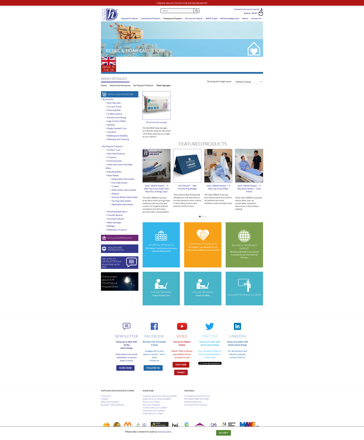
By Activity (108, 99)
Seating (110, 124)
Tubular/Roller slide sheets (125, 197)
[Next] (258, 178)
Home (104, 85)
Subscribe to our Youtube (154, 410)
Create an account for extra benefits (182, 3)
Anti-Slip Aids (114, 102)
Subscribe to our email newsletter (157, 399)
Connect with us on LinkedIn (155, 407)
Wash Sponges (114, 222)
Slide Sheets (113, 175)
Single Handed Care (192, 402)
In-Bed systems (114, 113)
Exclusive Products (194, 18)
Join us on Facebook (151, 405)
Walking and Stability (117, 135)
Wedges (111, 226)
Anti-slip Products (116, 153)
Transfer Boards (115, 215)
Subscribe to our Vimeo (153, 413)
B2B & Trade (211, 18)
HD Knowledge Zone (229, 18)
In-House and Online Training (196, 396)
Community (106, 396)
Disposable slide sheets (123, 179)
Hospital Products (129, 18)
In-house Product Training (195, 405)
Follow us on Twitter (151, 402)
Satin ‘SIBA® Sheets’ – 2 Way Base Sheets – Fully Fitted (249, 188)
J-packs (115, 186)
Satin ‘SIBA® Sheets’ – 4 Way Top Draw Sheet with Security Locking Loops (156, 188)
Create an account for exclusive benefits (160, 396)
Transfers (111, 132)
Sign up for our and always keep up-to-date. (111, 262)
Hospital (104, 399)
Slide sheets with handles (124, 189)
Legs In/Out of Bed (116, 121)
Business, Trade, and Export (113, 405)
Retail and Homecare (120, 85)
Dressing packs (114, 160)
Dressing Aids (114, 110)
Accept (223, 432)
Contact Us (256, 18)
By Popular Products (143, 85)
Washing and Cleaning (118, 139)
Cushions (111, 157)
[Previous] (147, 178)
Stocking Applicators (117, 211)
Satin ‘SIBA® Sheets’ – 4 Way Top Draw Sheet (218, 187)
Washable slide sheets (122, 204)
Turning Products (115, 218)
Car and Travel (114, 106)
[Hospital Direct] (111, 14)
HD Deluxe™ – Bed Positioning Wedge (187, 187)
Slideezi (115, 193)
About (245, 18)
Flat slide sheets (119, 182)
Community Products (151, 18)
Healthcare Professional (116, 248)
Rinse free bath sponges (156, 122)
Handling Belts (114, 171)
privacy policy (164, 431)
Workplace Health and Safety (196, 399)
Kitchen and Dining (116, 117)
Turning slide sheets (121, 200)
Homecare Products (173, 18)
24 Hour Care (113, 149)
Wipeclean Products (117, 229)
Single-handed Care (116, 128)
